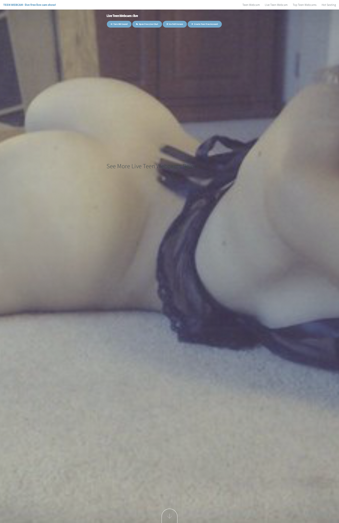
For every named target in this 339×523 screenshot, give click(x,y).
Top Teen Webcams (305, 5)
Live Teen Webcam (276, 5)
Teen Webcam (251, 5)
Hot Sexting (329, 5)
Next (169, 516)
